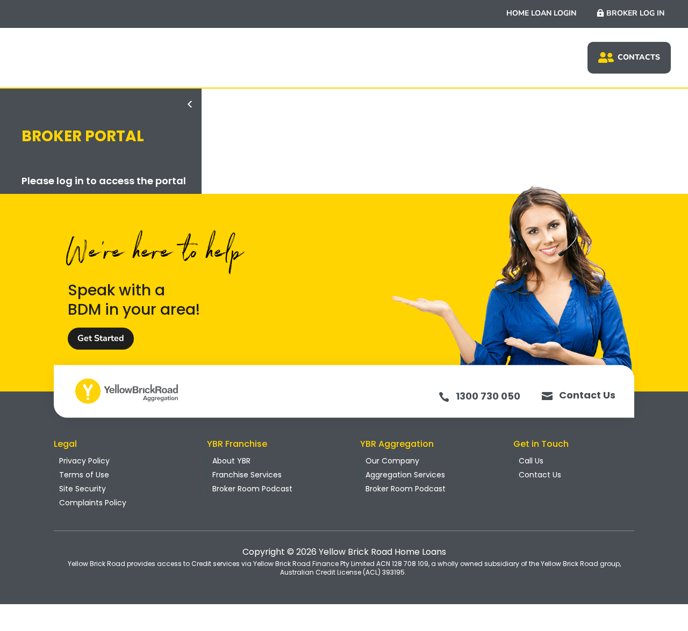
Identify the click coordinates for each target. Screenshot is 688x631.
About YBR (231, 460)
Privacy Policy (84, 460)
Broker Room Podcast (252, 488)
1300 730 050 (488, 396)
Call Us (531, 460)
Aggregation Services (405, 474)
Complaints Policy (92, 502)
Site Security (82, 488)
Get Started (100, 338)
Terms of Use (84, 474)
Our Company (392, 460)
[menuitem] (629, 58)
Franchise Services (247, 474)
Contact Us (587, 395)
